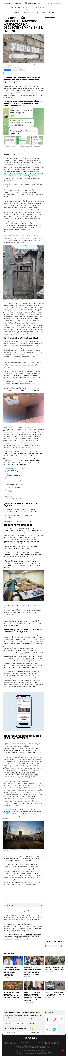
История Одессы (27, 7)
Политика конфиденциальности (9, 1043)
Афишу (49, 3)
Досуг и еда (35, 12)
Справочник (17, 3)
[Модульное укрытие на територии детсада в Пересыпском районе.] (23, 835)
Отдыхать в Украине (15, 7)
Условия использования (7, 1042)
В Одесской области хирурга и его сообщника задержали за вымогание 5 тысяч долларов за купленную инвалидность (33, 971)
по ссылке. (34, 511)
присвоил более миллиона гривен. (22, 772)
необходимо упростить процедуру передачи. (20, 460)
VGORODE (32, 1038)
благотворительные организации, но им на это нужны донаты (23, 817)
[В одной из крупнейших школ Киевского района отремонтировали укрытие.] (23, 585)
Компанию (54, 3)
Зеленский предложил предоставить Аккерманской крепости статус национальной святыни (12, 996)
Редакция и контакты (25, 1042)
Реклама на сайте (40, 1042)
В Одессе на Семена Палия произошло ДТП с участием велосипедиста (54, 994)
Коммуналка (17, 12)
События (35, 10)
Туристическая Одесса (40, 7)
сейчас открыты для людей (13, 434)
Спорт (43, 12)
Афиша (11, 3)
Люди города (26, 12)
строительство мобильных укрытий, (16, 801)
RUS (60, 3)
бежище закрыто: (28, 658)
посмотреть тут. (26, 521)
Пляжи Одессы (52, 7)
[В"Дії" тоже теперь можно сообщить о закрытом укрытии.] (23, 711)
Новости (5, 3)
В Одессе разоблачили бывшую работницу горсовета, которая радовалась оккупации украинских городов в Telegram (32, 996)
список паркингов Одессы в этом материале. (19, 516)
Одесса (39, 1037)
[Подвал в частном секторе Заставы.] (23, 272)
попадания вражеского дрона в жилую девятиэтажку (23, 173)
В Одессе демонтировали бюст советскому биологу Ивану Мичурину (54, 969)
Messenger (32, 1023)
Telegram (20, 1023)
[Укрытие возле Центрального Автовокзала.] (23, 408)
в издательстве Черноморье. (26, 777)
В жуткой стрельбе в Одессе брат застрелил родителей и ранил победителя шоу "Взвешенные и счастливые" (11, 972)
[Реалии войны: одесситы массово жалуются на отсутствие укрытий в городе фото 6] (23, 121)
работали (6, 531)
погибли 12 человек (15, 178)
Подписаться (35, 1032)
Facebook (36, 934)
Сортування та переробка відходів (21, 10)
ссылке (23, 652)
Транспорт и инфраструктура (48, 10)
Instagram (28, 934)
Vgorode (19, 158)
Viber (5, 937)
